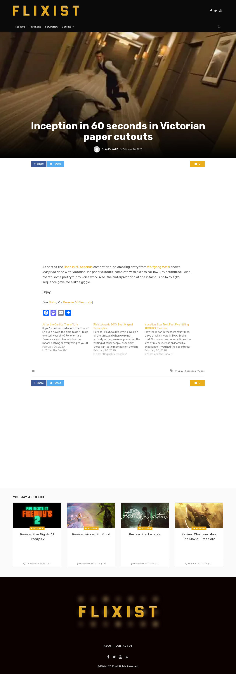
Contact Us (123, 645)
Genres (66, 26)
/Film (52, 302)
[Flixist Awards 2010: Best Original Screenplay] (119, 339)
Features (51, 26)
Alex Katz (111, 149)
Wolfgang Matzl (158, 267)
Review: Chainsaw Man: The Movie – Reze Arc (198, 536)
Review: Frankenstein (145, 534)
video (202, 371)
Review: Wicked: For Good (91, 534)
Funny (180, 371)
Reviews (20, 26)
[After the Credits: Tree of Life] (67, 337)
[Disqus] (118, 441)
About (108, 645)
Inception (191, 371)
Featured (37, 528)
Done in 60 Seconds (78, 267)
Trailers (35, 26)
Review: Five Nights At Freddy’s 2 (37, 536)
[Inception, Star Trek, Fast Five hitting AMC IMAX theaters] (170, 339)
